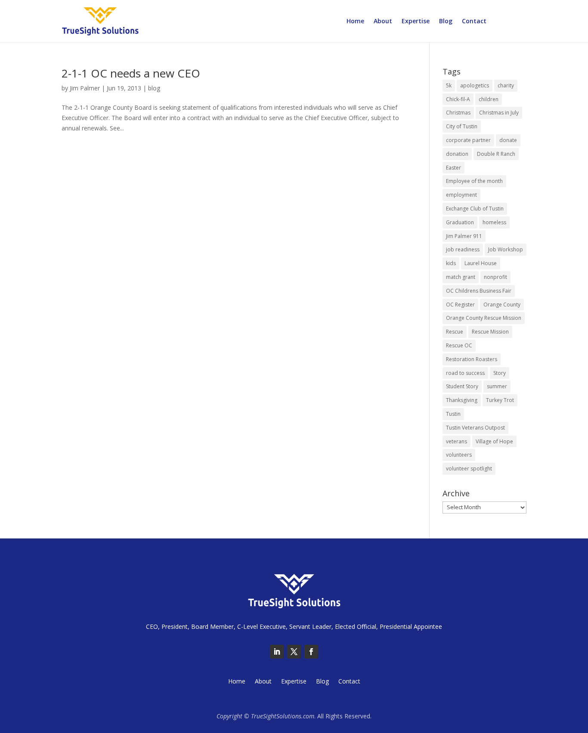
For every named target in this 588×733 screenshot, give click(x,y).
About (383, 21)
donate (508, 140)
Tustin (453, 414)
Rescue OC (459, 345)
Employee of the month (474, 181)
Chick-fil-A (458, 99)
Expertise (416, 21)
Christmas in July (499, 112)
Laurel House (480, 263)
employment (461, 194)
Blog (445, 21)
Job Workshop (505, 249)
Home (355, 21)
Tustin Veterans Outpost (475, 427)
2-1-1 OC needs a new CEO (131, 73)
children (488, 99)
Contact (474, 21)
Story (499, 373)
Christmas (458, 112)
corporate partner (468, 140)
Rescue (454, 331)
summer (497, 386)
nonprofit (495, 277)
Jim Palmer (85, 88)
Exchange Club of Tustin (475, 208)
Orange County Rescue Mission (483, 318)
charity (506, 85)
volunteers (459, 454)
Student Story (462, 386)
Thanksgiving (461, 400)
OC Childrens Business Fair (478, 290)
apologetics (474, 85)
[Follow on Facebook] (311, 652)
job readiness (463, 249)
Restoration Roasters (471, 359)
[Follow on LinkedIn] (277, 652)
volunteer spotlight (469, 468)
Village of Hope (494, 441)
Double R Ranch (496, 154)
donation (457, 154)
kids (451, 263)
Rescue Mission (490, 331)
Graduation (460, 222)
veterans (456, 441)
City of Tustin (461, 126)
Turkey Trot (500, 400)
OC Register (460, 304)
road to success (465, 373)
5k (449, 85)
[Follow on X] (294, 652)
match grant (460, 277)
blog (154, 88)
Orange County (501, 304)
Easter (453, 167)
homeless (494, 222)
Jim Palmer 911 (464, 236)
